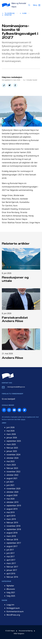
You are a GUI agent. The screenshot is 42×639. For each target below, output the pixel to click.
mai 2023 (10, 461)
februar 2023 (12, 468)
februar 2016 (12, 577)
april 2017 (11, 560)
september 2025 (14, 441)
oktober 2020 (12, 492)
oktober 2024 (12, 458)
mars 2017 (11, 563)
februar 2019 (12, 522)
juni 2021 (10, 485)
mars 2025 (11, 444)
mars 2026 (11, 434)
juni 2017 (10, 553)
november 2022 (13, 471)
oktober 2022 (12, 475)
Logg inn (10, 604)
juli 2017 (10, 549)
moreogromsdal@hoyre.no (16, 387)
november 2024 (13, 454)
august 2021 (12, 478)
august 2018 (12, 532)
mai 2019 (10, 512)
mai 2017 (10, 556)
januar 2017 (12, 570)
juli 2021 (10, 481)
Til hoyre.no (10, 13)
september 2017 (14, 543)
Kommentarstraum (15, 611)
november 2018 (13, 526)
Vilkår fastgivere (19, 634)
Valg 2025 (11, 596)
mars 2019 (11, 519)
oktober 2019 (12, 502)
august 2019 (12, 509)
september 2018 (14, 529)
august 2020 (12, 495)
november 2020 (13, 488)
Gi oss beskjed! (8, 399)
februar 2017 (12, 566)
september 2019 (14, 505)
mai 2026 (10, 430)
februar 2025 (12, 447)
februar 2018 (12, 539)
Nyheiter (8, 15)
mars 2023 (11, 464)
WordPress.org (13, 615)
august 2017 (12, 546)
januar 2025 (12, 451)
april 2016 (11, 573)
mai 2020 (10, 498)
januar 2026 (12, 437)
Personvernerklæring (25, 631)
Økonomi (11, 589)
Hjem (24, 13)
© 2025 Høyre (10, 631)
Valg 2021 (11, 592)
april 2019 (11, 515)
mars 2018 (11, 536)
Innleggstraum (13, 608)
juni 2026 (10, 427)
